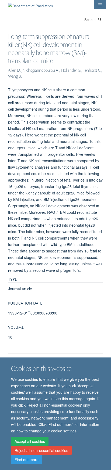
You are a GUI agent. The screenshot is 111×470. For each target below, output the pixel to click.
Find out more (27, 459)
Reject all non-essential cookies (41, 450)
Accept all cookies (30, 441)
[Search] (100, 19)
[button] (100, 4)
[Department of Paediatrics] (30, 3)
